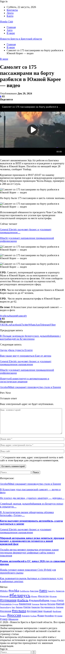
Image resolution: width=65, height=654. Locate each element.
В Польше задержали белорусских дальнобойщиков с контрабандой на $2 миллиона (30, 337)
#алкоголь (60, 591)
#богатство (43, 596)
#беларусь (19, 595)
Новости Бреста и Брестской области (21, 38)
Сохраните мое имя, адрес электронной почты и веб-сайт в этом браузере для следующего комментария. (32, 459)
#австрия (34, 591)
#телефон (49, 615)
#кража (19, 607)
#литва (27, 607)
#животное (25, 603)
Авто (9, 30)
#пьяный (47, 611)
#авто (43, 591)
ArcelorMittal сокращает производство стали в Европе (30, 483)
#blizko (4, 591)
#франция (13, 619)
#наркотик (35, 607)
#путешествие (35, 611)
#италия (51, 604)
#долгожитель (6, 604)
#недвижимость (47, 607)
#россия (14, 615)
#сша (40, 615)
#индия (43, 604)
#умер (4, 619)
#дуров (15, 604)
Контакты (12, 10)
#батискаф (4, 596)
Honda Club (6, 21)
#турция (58, 615)
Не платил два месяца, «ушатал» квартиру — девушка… (32, 498)
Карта (10, 16)
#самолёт (21, 315)
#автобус (51, 591)
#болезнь (53, 596)
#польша (19, 611)
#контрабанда (5, 607)
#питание (60, 607)
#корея (12, 315)
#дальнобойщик (39, 600)
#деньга (53, 600)
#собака (33, 616)
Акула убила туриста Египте (16, 350)
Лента (10, 13)
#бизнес (34, 596)
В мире (11, 33)
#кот (13, 607)
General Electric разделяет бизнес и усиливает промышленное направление (25, 531)
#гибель (4, 315)
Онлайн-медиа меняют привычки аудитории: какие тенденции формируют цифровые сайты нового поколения (29, 552)
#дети (60, 600)
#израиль (35, 604)
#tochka (13, 590)
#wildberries (24, 591)
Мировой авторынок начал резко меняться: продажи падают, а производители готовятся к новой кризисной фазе (32, 541)
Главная (11, 27)
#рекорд (3, 616)
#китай (60, 603)
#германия (8, 600)
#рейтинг (57, 611)
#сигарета (26, 616)
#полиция (5, 611)
